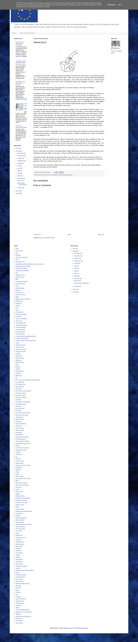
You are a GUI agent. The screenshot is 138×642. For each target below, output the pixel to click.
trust (17, 594)
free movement (20, 408)
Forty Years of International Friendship (20, 43)
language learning (21, 450)
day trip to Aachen (21, 349)
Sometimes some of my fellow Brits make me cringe (21, 62)
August (19, 163)
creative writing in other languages (26, 340)
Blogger (85, 628)
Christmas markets (21, 314)
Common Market (20, 327)
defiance (18, 354)
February (20, 178)
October (19, 158)
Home (69, 234)
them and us (19, 579)
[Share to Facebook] (61, 172)
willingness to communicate (24, 612)
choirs (17, 310)
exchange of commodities (23, 402)
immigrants (19, 432)
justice (17, 445)
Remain (18, 516)
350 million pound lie (22, 257)
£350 (17, 248)
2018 (17, 151)
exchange (18, 399)
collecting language (21, 325)
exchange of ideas (21, 404)
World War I (19, 618)
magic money (20, 463)
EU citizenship (20, 382)
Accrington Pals (20, 262)
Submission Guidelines (27, 33)
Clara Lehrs (19, 321)
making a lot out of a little (23, 465)
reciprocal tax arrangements (24, 511)
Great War (19, 421)
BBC (17, 279)
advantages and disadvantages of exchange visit (30, 264)
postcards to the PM (21, 502)
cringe (17, 343)
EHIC (17, 364)
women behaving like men (23, 616)
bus (17, 307)
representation (20, 522)
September (20, 161)
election (18, 369)
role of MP (19, 531)
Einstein (18, 367)
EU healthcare (20, 386)
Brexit (17, 297)
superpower (19, 561)
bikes (17, 286)
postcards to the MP (21, 500)
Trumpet (18, 592)
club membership (21, 323)
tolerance (18, 588)
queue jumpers (20, 509)
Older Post (101, 234)
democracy (47, 175)
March (19, 176)
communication (20, 334)
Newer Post (37, 234)
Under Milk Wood (21, 599)
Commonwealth (20, 329)
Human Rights (54, 175)
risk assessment (20, 529)
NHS (17, 480)
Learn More (111, 5)
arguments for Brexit (21, 268)
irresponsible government (23, 443)
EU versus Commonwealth (23, 391)
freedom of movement (22, 415)
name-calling (19, 476)
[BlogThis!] (57, 172)
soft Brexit (18, 551)
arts (17, 273)
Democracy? (21, 180)
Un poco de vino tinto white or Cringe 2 (20, 83)
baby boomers (20, 277)
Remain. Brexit (20, 520)
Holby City (19, 426)
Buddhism (19, 303)
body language (20, 288)
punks (17, 507)
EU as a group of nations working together (28, 380)
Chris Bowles (19, 312)
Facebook (18, 406)
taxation (18, 568)
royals (17, 533)
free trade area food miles (23, 413)
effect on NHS (20, 362)
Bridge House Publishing (23, 299)
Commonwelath (20, 332)
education (18, 360)
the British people (21, 575)
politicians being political (23, 498)
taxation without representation (25, 570)
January (20, 187)
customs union (20, 347)
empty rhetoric (20, 371)
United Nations (20, 603)
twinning (18, 596)
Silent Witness (20, 542)
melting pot (19, 467)
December (20, 153)
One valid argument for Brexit (21, 126)
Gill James (116, 48)
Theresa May (19, 581)
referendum (19, 513)
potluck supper (20, 505)
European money (21, 395)
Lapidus (18, 452)
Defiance (25, 105)
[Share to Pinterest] (63, 172)
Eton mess (19, 375)
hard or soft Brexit (21, 424)
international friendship (22, 441)
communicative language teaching (26, 336)
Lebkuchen (19, 454)
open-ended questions (22, 485)
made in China (20, 461)
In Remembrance (21, 439)
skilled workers (20, 544)
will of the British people (23, 610)
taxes (17, 572)
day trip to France (21, 351)
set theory (18, 540)
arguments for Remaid (22, 270)
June (19, 168)
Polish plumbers (20, 496)
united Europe (20, 601)
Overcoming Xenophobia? (22, 183)
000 (17, 253)
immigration (19, 434)
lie (16, 456)
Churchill (18, 316)
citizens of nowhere (21, 318)
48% (17, 259)
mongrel (18, 469)
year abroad (19, 623)
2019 (17, 148)
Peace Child (19, 491)
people (18, 494)
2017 (17, 191)
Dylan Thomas (20, 358)
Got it (120, 5)
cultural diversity (20, 345)
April (18, 173)
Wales (17, 607)
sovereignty (19, 553)
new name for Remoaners (23, 478)
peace (17, 489)
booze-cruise (19, 292)
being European (20, 283)
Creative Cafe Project (22, 338)
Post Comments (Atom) (48, 238)
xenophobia (19, 620)
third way (18, 586)
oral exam (18, 487)
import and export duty (22, 437)
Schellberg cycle (20, 537)
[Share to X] (59, 172)
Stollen (18, 555)
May (18, 171)
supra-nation (19, 564)
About (14, 33)
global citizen (19, 417)
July (18, 166)
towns (17, 590)
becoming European (22, 281)
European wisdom (21, 397)
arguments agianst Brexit (23, 266)
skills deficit (19, 546)
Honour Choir (20, 428)
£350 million (19, 251)
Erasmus (18, 373)
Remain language (21, 518)
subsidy (18, 557)
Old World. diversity (21, 483)
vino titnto (18, 605)
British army (19, 301)
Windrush (18, 614)
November (20, 156)
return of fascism (20, 526)
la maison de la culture (22, 448)
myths (17, 474)
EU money (19, 389)
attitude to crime (20, 275)
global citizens (20, 419)
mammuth (72, 628)
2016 (17, 193)
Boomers (40, 175)
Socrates (18, 548)
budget (18, 305)
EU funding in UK (21, 384)
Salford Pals (19, 535)
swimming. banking (21, 566)
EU (16, 378)
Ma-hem (18, 459)
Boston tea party (20, 294)
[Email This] (55, 172)
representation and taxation (65, 175)
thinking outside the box (23, 583)
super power (19, 559)
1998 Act (18, 255)
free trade (18, 410)
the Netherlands (20, 577)
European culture (21, 393)
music (17, 472)
